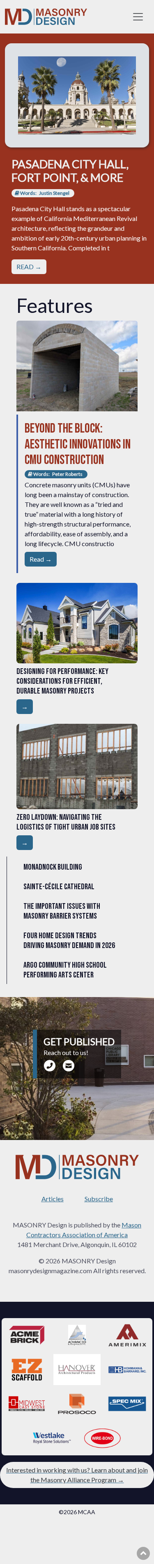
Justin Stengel (54, 193)
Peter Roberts (67, 474)
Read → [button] (41, 559)
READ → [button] (28, 266)
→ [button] (24, 706)
